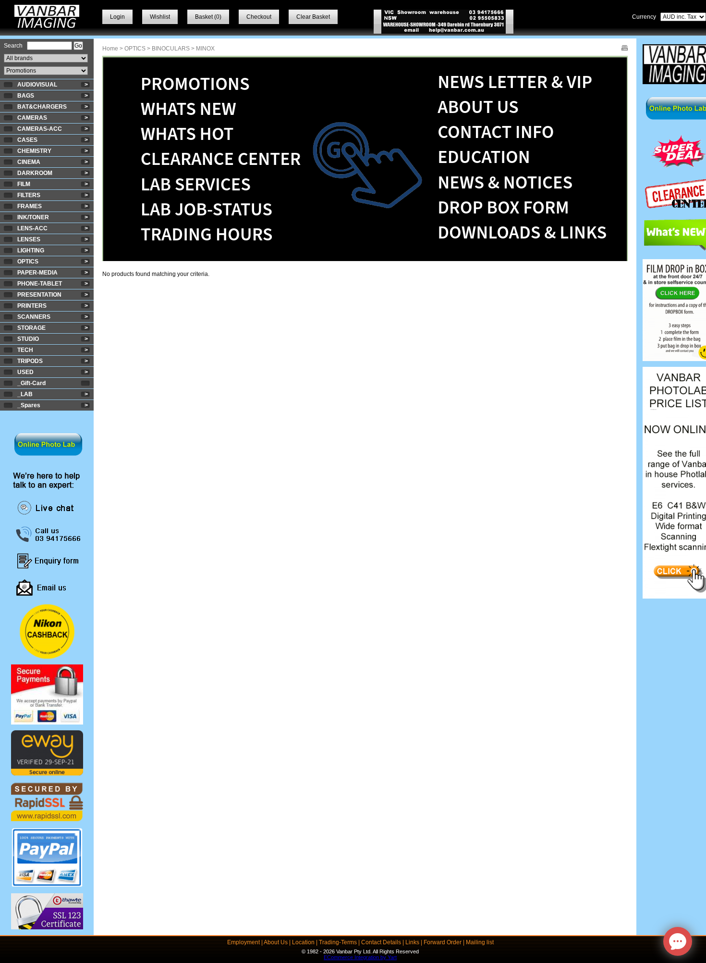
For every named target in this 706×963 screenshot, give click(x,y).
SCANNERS (33, 316)
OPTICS (27, 261)
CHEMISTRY (34, 151)
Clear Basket (313, 16)
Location (303, 942)
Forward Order (443, 942)
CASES (27, 140)
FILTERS (28, 195)
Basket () (208, 16)
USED (25, 372)
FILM (23, 184)
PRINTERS (32, 305)
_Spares (28, 405)
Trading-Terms (338, 942)
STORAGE (31, 328)
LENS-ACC (32, 228)
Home (110, 48)
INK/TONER (33, 217)
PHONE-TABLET (39, 283)
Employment (243, 942)
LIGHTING (30, 250)
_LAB (25, 394)
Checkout (258, 16)
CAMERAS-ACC (39, 128)
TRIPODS (30, 361)
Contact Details (381, 942)
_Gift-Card (31, 383)
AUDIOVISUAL (37, 84)
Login (117, 16)
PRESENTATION (39, 294)
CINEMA (28, 162)
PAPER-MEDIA (37, 272)
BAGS (25, 95)
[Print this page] (624, 48)
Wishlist (160, 16)
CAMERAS (32, 117)
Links (412, 942)
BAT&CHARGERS (42, 106)
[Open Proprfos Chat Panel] (677, 941)
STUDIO (28, 339)
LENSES (28, 239)
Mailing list (480, 942)
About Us (276, 942)
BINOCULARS (171, 48)
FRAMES (29, 206)
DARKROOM (34, 173)
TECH (25, 350)
